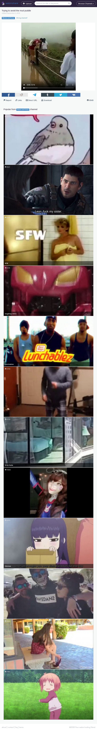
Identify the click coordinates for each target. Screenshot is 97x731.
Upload (28, 3)
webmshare (11, 3)
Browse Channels (85, 3)
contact (11, 727)
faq (16, 727)
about (4, 727)
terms (21, 727)
